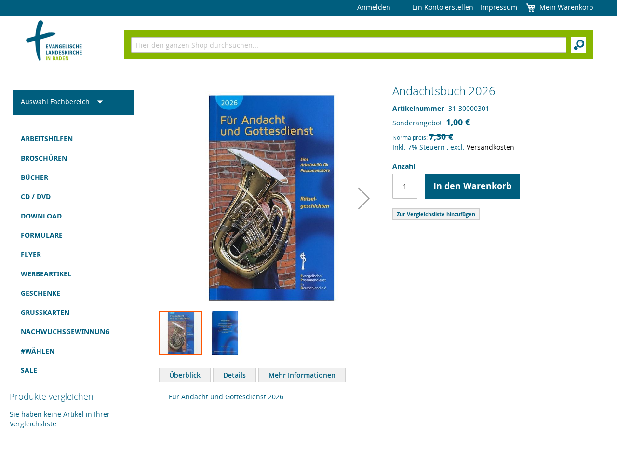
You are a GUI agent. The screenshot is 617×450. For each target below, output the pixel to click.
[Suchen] (578, 45)
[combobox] (348, 45)
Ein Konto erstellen (442, 7)
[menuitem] (73, 139)
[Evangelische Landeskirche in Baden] (54, 41)
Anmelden (373, 7)
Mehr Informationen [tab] (301, 375)
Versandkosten (490, 146)
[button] (364, 198)
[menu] (73, 254)
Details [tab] (234, 375)
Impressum (499, 7)
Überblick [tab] (185, 375)
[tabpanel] (383, 399)
